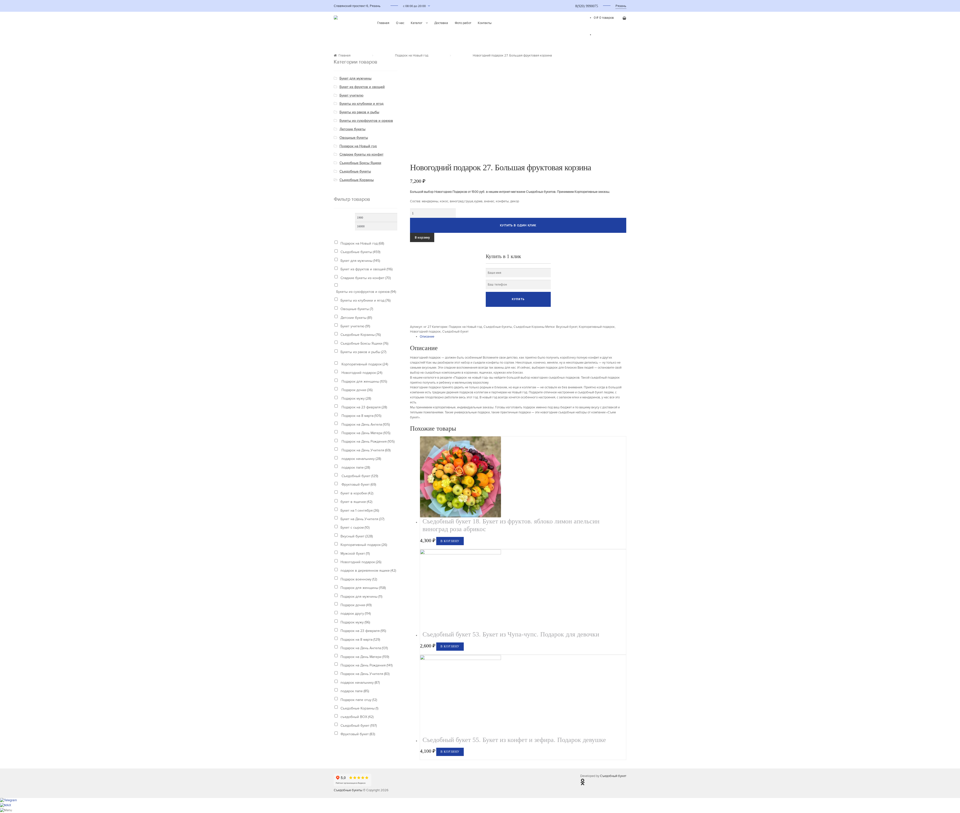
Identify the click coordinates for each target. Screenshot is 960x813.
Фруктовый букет (358, 484)
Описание (427, 337)
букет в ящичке (356, 502)
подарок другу (355, 613)
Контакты (485, 23)
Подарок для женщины (363, 381)
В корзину (422, 237)
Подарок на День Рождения (367, 441)
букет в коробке (356, 493)
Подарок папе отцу (358, 700)
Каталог (416, 23)
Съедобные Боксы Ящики (360, 163)
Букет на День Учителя (362, 519)
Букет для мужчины (356, 78)
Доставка (441, 23)
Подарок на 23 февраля (363, 407)
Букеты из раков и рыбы (359, 112)
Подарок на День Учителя (365, 450)
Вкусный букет (566, 327)
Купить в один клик (518, 225)
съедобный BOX (357, 717)
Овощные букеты (354, 138)
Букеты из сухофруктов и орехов (366, 121)
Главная (383, 23)
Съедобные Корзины (529, 327)
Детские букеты (353, 129)
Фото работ (463, 23)
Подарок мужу (355, 398)
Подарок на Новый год (411, 56)
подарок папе (355, 467)
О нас (400, 23)
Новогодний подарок (425, 332)
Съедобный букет (455, 332)
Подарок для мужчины (361, 596)
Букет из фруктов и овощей (362, 87)
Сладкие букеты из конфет (362, 154)
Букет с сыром (355, 527)
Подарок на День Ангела (365, 424)
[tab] (523, 336)
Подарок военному (358, 579)
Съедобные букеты (498, 327)
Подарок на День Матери (365, 433)
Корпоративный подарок (597, 327)
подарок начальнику (360, 459)
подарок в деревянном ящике (368, 570)
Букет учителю (352, 95)
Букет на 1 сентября (359, 510)
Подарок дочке (356, 390)
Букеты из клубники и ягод (362, 104)
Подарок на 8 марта (360, 416)
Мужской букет (355, 553)
